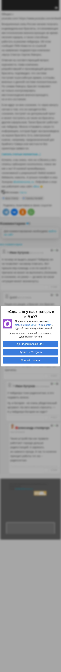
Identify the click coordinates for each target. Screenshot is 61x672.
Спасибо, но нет (30, 360)
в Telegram (45, 324)
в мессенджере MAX (32, 322)
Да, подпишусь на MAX (30, 344)
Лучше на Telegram (30, 352)
